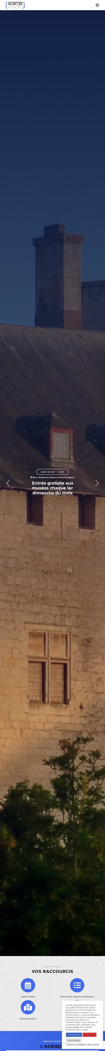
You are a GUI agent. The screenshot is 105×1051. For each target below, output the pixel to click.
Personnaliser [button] (74, 1040)
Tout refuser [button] (89, 1035)
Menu (97, 5)
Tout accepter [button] (74, 1035)
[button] (8, 483)
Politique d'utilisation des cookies (82, 1044)
